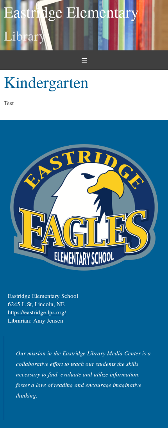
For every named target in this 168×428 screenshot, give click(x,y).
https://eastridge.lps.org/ (37, 312)
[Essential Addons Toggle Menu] (84, 60)
